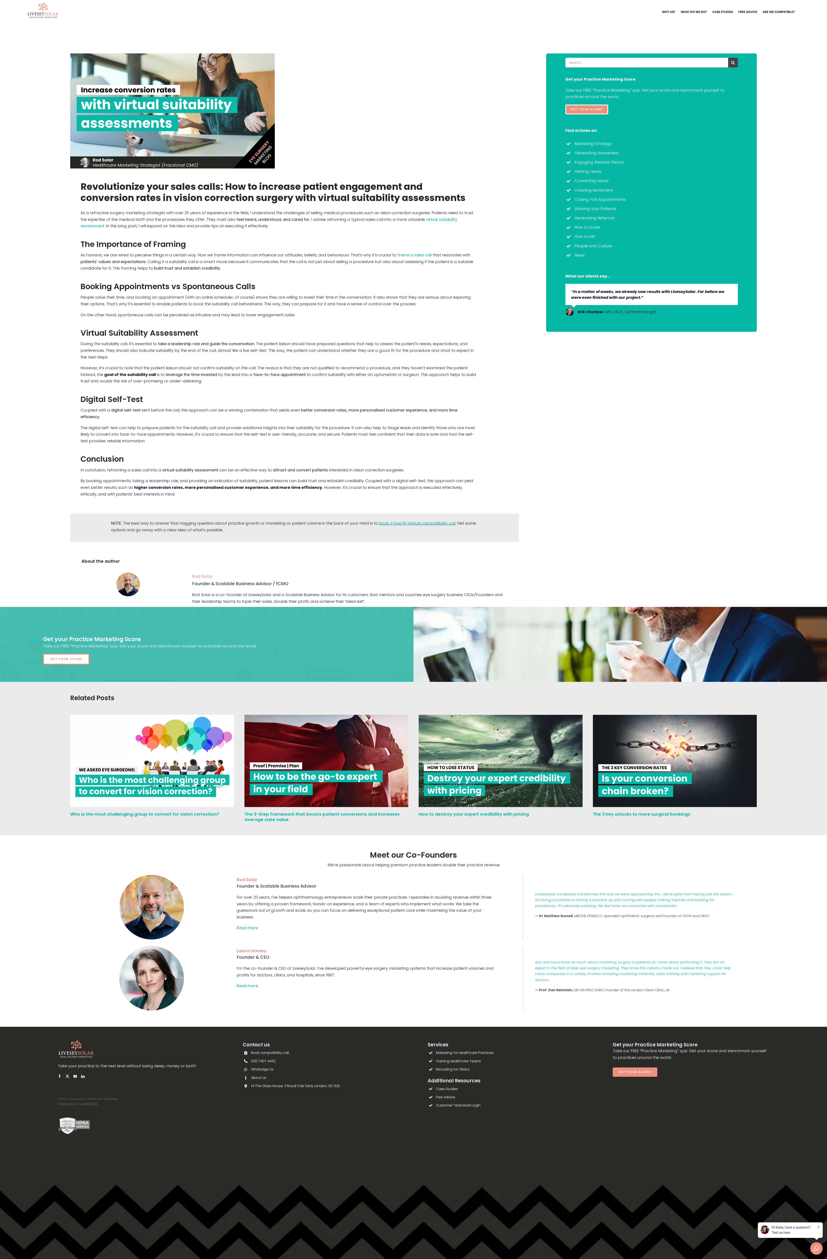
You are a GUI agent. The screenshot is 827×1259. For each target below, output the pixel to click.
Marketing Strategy (593, 143)
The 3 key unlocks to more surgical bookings (641, 814)
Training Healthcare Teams (458, 1061)
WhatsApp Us (262, 1069)
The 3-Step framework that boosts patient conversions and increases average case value (322, 817)
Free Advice (445, 1097)
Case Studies (447, 1088)
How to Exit (585, 236)
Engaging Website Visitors (599, 162)
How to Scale (587, 227)
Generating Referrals (595, 218)
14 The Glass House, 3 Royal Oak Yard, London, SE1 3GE (295, 1085)
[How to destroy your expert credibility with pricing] (501, 717)
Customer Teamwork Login (458, 1105)
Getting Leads (588, 171)
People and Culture (593, 246)
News (580, 255)
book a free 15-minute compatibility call (417, 523)
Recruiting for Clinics (452, 1069)
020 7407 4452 (263, 1061)
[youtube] (75, 1076)
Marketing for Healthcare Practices (465, 1052)
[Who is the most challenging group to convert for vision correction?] (152, 717)
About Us (258, 1077)
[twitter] (67, 1076)
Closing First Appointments (600, 199)
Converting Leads (592, 180)
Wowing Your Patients (595, 208)
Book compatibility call (270, 1052)
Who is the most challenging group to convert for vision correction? (144, 814)
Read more (247, 927)
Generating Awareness (597, 153)
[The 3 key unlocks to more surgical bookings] (675, 717)
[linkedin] (83, 1076)
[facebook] (59, 1076)
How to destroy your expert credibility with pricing (474, 814)
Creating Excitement (594, 190)
